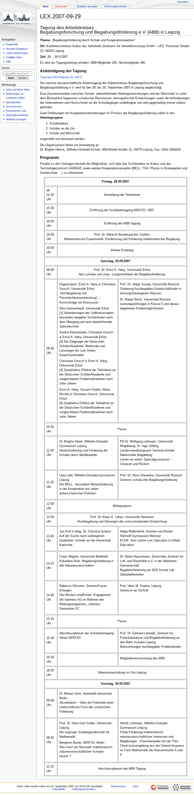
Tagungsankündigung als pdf (59, 77)
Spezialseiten (13, 102)
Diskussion (61, 6)
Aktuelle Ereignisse (17, 48)
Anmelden (183, 1)
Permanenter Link (16, 110)
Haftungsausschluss (84, 789)
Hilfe (8, 61)
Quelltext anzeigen (87, 6)
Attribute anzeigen (16, 119)
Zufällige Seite (14, 57)
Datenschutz (118, 786)
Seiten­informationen (17, 115)
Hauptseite (12, 44)
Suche (5, 68)
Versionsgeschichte (115, 6)
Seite (45, 6)
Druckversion (14, 106)
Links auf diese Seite (18, 89)
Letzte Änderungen (17, 53)
